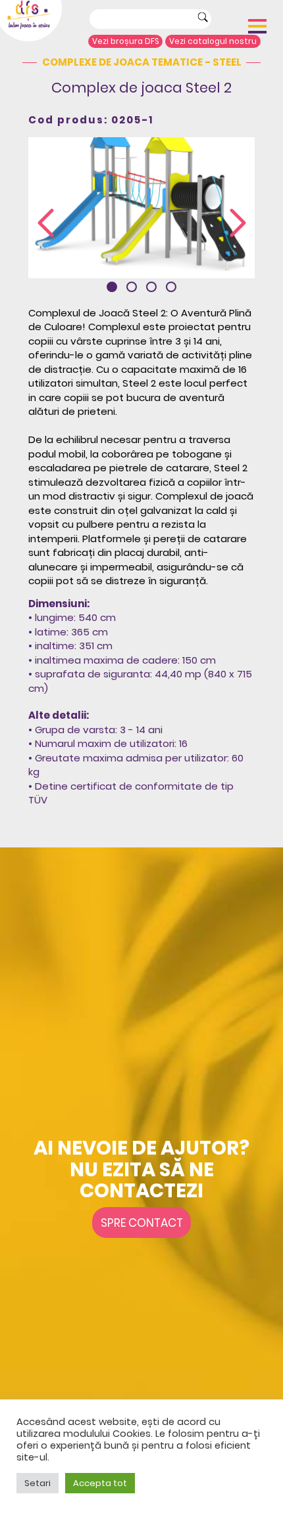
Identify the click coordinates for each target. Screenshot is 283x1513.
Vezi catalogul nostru (213, 41)
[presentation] (46, 224)
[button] (112, 286)
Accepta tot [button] (100, 1483)
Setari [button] (37, 1483)
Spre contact (142, 1223)
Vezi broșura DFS (125, 41)
